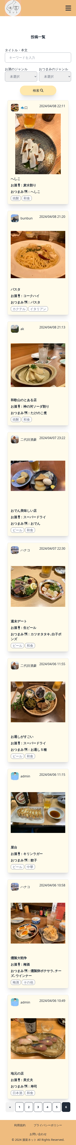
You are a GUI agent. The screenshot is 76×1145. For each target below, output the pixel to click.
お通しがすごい (22, 736)
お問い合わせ (38, 1134)
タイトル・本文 (16, 50)
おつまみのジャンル (53, 69)
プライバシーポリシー (48, 1125)
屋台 (14, 847)
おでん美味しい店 (24, 510)
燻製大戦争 (19, 958)
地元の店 (17, 1073)
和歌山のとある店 (24, 400)
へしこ (15, 178)
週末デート (19, 621)
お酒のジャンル (16, 69)
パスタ (15, 289)
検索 (36, 90)
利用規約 (20, 1125)
